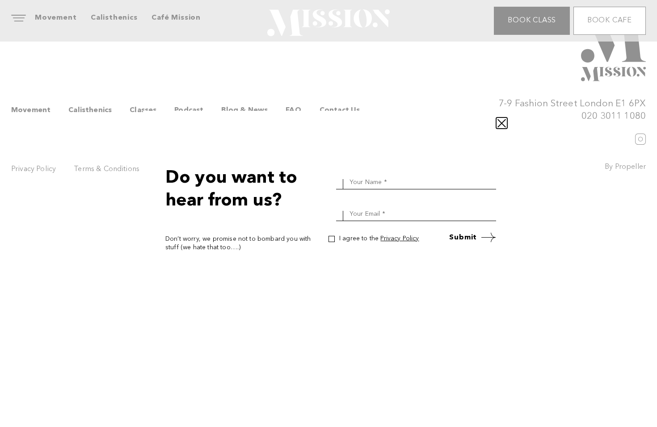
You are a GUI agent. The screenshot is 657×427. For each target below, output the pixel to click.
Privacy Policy (399, 238)
